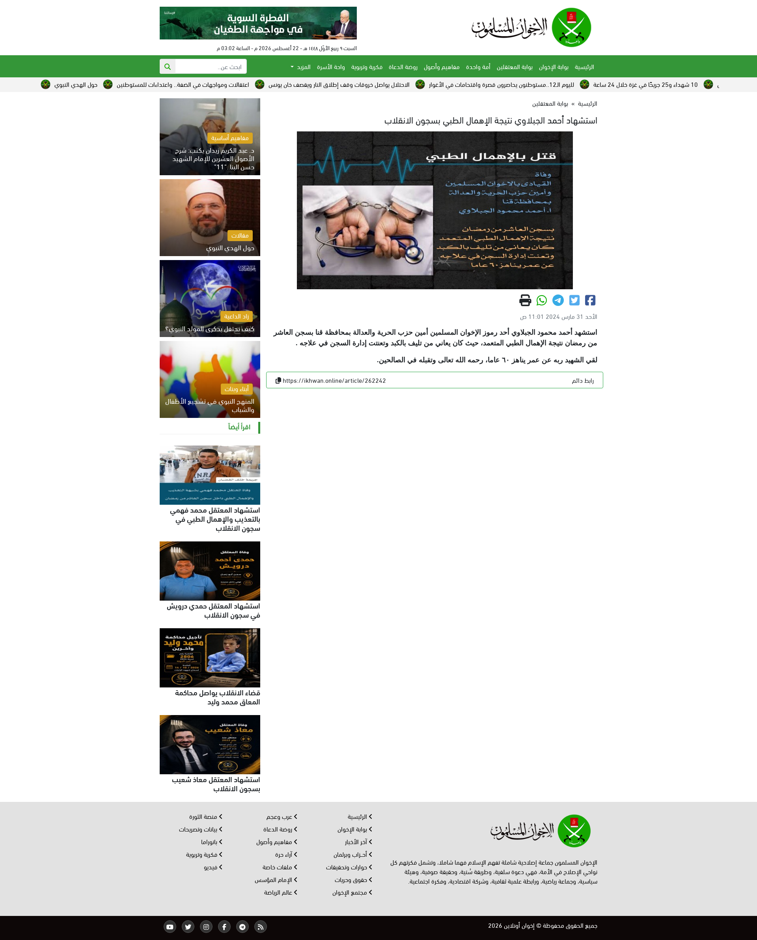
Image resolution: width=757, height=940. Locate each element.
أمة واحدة (478, 66)
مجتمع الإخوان (350, 891)
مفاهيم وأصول (442, 66)
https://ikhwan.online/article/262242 (334, 379)
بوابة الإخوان (554, 66)
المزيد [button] (303, 66)
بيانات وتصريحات (199, 828)
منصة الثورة (204, 815)
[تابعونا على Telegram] (242, 926)
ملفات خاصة (278, 866)
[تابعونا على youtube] (170, 926)
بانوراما (210, 841)
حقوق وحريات (352, 879)
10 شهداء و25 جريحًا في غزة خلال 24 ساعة (700, 83)
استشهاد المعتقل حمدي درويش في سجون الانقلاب (213, 609)
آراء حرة (284, 853)
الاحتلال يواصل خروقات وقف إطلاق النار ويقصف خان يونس (393, 83)
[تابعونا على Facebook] (224, 926)
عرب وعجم (280, 815)
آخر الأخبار (357, 841)
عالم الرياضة (279, 891)
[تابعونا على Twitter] (188, 926)
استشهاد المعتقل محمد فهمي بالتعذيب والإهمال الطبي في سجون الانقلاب (215, 518)
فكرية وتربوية (366, 66)
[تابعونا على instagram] (206, 926)
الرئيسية (584, 66)
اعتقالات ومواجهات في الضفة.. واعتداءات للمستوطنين (238, 83)
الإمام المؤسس (274, 879)
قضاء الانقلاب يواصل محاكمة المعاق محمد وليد (217, 696)
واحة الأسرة (331, 66)
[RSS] (260, 926)
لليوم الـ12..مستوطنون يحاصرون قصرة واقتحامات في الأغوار (556, 83)
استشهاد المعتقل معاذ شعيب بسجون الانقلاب (216, 783)
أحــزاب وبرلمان (351, 853)
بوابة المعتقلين (515, 66)
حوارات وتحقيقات (347, 866)
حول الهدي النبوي (130, 83)
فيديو (211, 866)
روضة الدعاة (403, 66)
